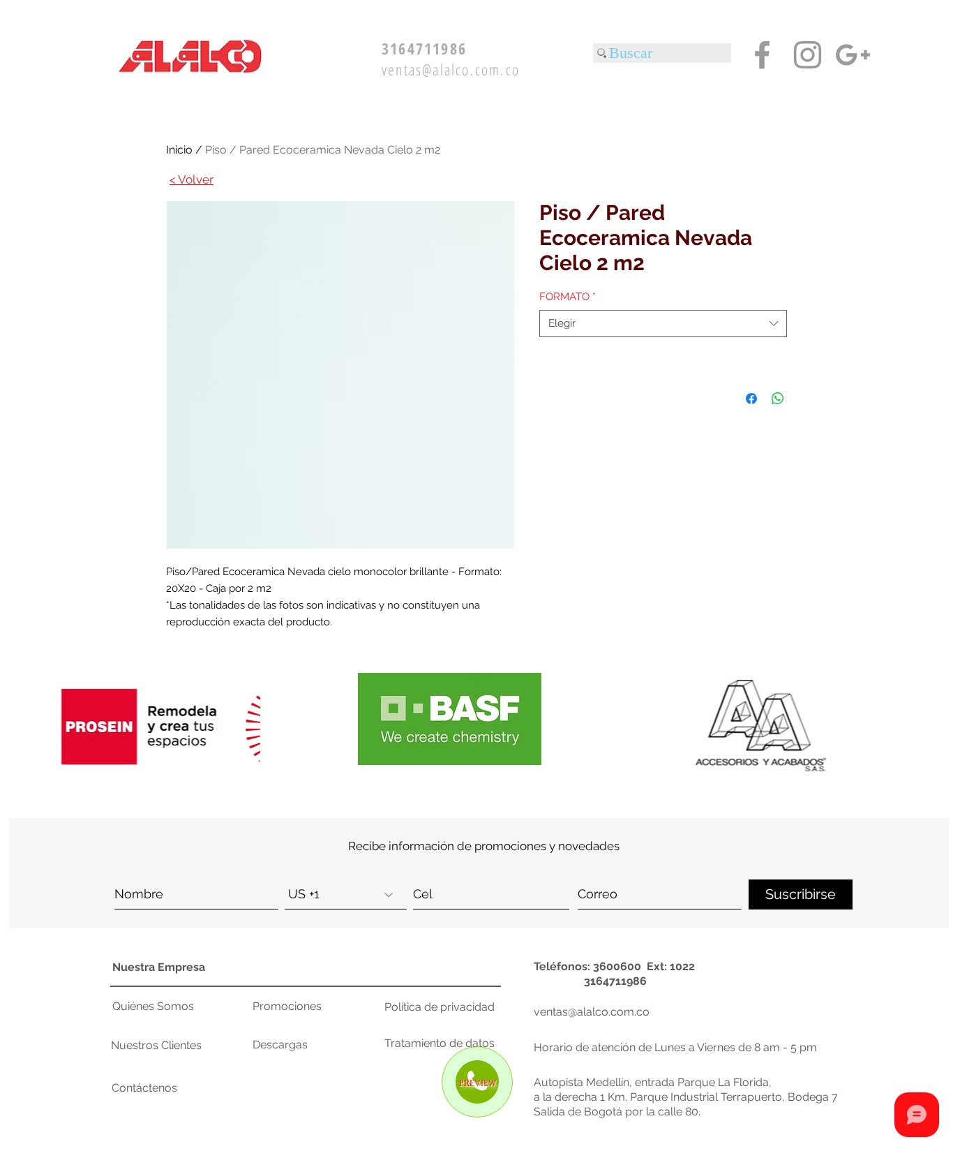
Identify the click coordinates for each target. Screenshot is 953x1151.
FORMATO (567, 296)
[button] (776, 725)
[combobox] (663, 323)
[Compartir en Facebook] (751, 398)
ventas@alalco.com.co (451, 69)
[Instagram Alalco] (807, 54)
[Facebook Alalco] (762, 54)
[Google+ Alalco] (852, 54)
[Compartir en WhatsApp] (778, 398)
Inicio (179, 149)
